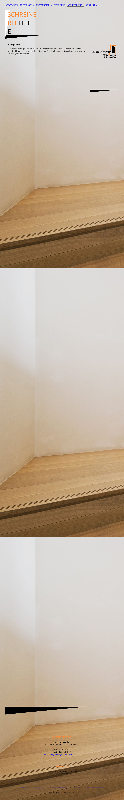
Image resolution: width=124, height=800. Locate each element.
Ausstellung (58, 5)
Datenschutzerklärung (58, 787)
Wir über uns (75, 5)
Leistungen (26, 5)
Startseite (12, 5)
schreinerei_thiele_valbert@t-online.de (62, 754)
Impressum (39, 787)
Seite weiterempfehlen (95, 787)
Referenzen (42, 5)
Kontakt (90, 5)
